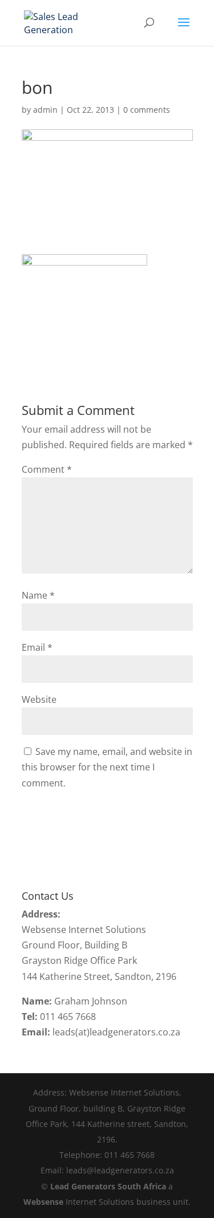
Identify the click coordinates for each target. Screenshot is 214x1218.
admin (45, 109)
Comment (47, 469)
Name (38, 595)
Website (39, 699)
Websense (43, 1201)
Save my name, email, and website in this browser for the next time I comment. (107, 767)
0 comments (146, 109)
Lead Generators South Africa (108, 1186)
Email (37, 647)
